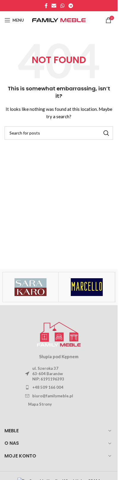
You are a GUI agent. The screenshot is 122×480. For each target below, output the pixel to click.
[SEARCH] (106, 133)
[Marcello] (87, 287)
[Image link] (59, 333)
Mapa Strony (40, 404)
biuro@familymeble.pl (52, 395)
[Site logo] (59, 19)
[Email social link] (54, 5)
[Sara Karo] (30, 287)
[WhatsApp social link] (62, 5)
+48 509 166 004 (47, 387)
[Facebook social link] (46, 5)
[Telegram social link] (70, 5)
